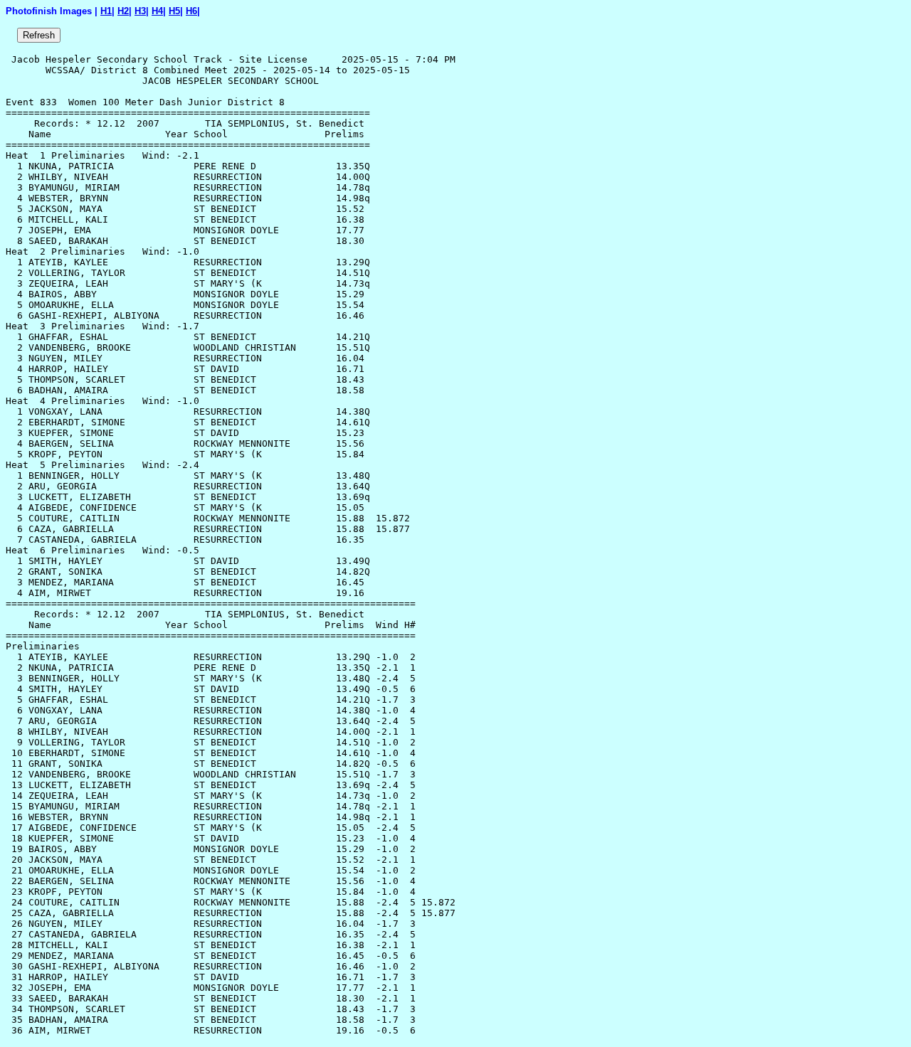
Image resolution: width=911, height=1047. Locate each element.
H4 (157, 11)
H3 (140, 11)
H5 (174, 11)
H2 (123, 11)
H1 (106, 11)
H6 (191, 11)
